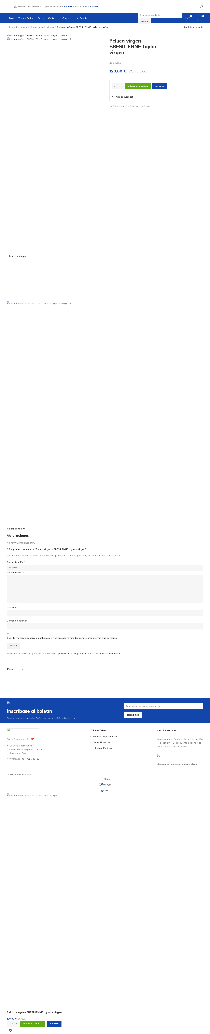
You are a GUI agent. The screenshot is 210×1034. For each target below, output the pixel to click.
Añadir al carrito (138, 86)
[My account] (202, 6)
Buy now (54, 1024)
